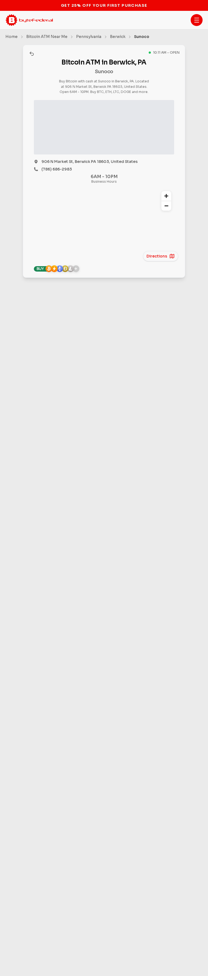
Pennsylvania (88, 36)
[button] (197, 20)
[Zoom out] (166, 206)
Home (11, 36)
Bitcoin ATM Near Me (46, 36)
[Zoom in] (166, 196)
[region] (104, 222)
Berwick (117, 36)
